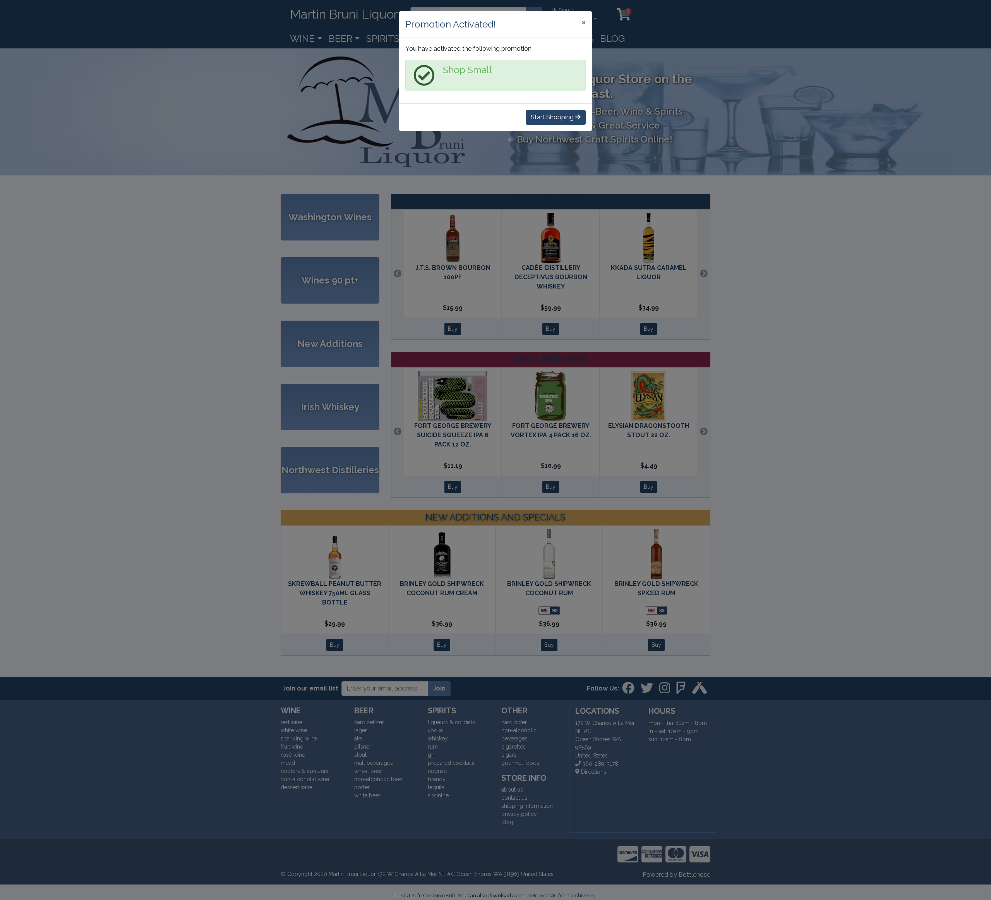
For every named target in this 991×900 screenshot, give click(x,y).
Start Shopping (553, 117)
